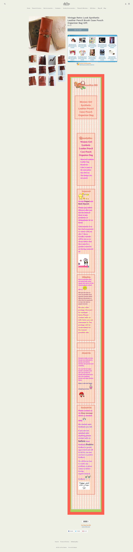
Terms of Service (64, 541)
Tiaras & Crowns (37, 8)
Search (57, 541)
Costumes (58, 8)
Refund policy (74, 541)
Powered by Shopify (72, 547)
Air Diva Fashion (63, 547)
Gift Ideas (93, 8)
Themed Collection (83, 8)
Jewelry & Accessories (69, 8)
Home (28, 8)
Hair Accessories (48, 8)
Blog (105, 8)
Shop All (100, 8)
